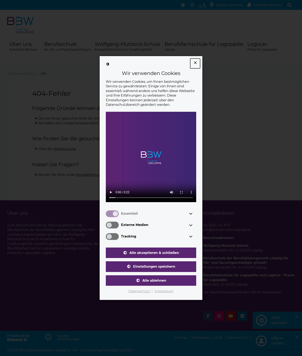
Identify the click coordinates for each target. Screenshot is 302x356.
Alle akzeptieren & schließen (154, 253)
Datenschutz (139, 291)
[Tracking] (194, 236)
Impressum (164, 291)
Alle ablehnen (154, 280)
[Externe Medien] (194, 225)
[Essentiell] (194, 214)
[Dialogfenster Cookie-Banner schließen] (195, 63)
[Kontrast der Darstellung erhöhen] (108, 64)
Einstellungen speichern (154, 266)
